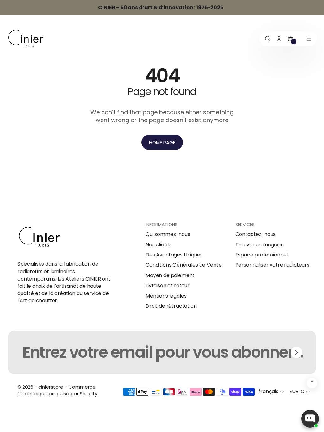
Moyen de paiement (170, 275)
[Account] (279, 39)
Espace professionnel (261, 254)
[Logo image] (26, 38)
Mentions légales (166, 296)
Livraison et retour (168, 285)
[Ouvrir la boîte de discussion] (310, 419)
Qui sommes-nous (168, 234)
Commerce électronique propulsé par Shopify (57, 390)
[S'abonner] (296, 352)
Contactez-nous (255, 234)
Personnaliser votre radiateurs (272, 265)
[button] (272, 391)
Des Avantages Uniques (174, 254)
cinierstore (50, 387)
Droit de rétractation (171, 306)
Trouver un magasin (259, 244)
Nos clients (159, 244)
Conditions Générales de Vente (183, 265)
